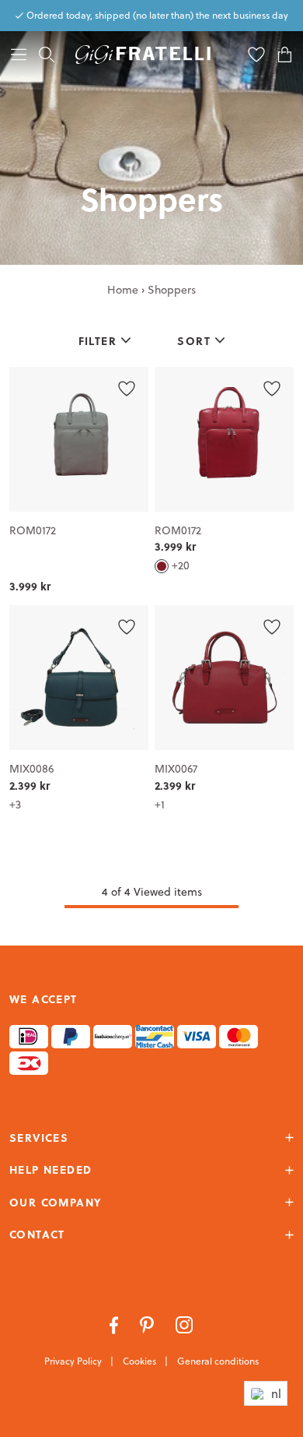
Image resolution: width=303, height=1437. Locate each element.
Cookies (140, 1361)
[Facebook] (115, 1323)
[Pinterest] (148, 1323)
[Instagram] (184, 1323)
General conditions (218, 1361)
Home (122, 290)
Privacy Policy (74, 1361)
